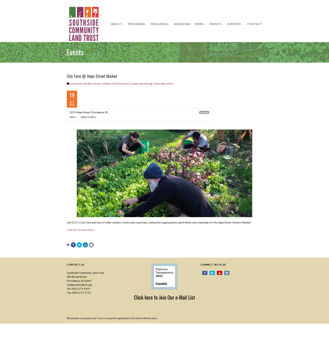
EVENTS (215, 23)
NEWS (199, 23)
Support (234, 23)
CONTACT (254, 23)
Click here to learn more (80, 229)
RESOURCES (159, 23)
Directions (87, 117)
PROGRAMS (136, 23)
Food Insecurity (121, 83)
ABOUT (116, 23)
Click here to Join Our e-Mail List (164, 297)
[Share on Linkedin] (85, 244)
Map (72, 117)
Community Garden (81, 83)
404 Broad (182, 23)
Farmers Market (102, 83)
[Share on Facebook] (73, 244)
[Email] (91, 244)
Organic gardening (141, 83)
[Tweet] (79, 244)
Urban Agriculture (163, 83)
